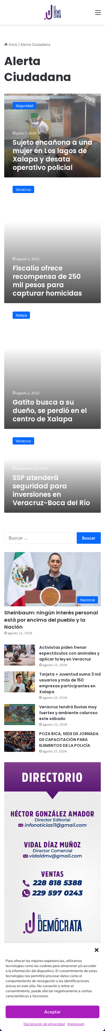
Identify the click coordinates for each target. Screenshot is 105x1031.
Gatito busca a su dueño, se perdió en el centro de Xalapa (50, 411)
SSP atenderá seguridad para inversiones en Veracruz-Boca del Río (51, 490)
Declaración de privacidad (44, 1024)
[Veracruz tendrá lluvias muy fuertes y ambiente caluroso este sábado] (19, 714)
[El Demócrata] (52, 12)
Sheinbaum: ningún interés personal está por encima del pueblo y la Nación (51, 619)
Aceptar (52, 1012)
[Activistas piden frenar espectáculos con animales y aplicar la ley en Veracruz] (19, 655)
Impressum (75, 1024)
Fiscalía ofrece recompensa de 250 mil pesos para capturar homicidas (47, 280)
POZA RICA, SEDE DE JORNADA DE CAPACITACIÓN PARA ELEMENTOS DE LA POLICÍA (69, 739)
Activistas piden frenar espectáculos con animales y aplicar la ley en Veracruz (69, 653)
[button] (96, 950)
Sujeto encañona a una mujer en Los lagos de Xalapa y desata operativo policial (52, 155)
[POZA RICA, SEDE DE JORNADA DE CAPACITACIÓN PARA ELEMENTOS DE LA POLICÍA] (19, 741)
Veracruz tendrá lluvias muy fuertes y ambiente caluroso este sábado (68, 712)
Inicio (13, 44)
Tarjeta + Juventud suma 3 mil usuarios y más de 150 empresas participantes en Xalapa (70, 683)
